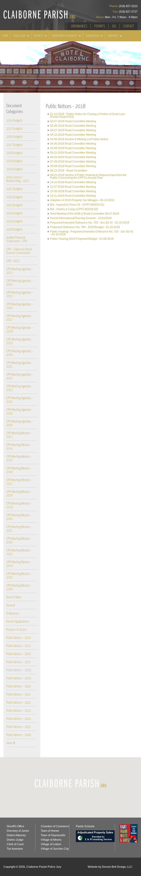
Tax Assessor (15, 848)
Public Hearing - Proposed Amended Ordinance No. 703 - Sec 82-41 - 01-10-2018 (91, 233)
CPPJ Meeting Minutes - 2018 (19, 493)
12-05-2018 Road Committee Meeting (73, 191)
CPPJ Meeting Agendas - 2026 (19, 423)
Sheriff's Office (15, 826)
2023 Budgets (14, 205)
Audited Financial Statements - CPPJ (16, 239)
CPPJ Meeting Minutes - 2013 (19, 435)
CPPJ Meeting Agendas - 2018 (19, 329)
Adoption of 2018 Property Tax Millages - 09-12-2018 (82, 200)
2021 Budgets (14, 189)
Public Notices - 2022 (18, 702)
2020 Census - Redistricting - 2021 (17, 179)
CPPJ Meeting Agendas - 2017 (19, 318)
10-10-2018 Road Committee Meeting (73, 182)
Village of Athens (51, 839)
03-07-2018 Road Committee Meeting (73, 130)
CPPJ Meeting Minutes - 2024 (19, 564)
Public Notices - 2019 (18, 678)
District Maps (13, 597)
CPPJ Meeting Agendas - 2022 (19, 376)
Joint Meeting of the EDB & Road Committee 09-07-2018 (84, 213)
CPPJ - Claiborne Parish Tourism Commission (19, 251)
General (10, 605)
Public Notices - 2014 (18, 638)
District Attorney (16, 835)
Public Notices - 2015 (18, 646)
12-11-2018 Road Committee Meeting (73, 195)
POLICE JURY (19, 35)
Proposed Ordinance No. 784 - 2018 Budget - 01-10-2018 (85, 227)
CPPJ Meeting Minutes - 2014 (19, 446)
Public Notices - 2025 (18, 727)
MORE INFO (113, 35)
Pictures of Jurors (16, 629)
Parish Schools (85, 826)
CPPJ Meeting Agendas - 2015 (19, 294)
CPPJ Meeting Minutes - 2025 (19, 575)
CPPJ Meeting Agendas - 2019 (19, 341)
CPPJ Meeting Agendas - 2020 (19, 353)
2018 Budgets (14, 153)
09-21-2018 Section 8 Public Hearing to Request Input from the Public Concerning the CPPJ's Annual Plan (88, 176)
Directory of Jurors (18, 830)
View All (10, 743)
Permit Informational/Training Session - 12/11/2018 (81, 218)
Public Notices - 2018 (18, 670)
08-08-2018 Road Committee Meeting (73, 166)
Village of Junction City (55, 848)
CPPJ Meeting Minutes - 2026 (19, 587)
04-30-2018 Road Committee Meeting (73, 143)
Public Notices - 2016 (18, 654)
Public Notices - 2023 (18, 710)
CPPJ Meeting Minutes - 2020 (19, 517)
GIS (114, 26)
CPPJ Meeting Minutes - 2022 (19, 540)
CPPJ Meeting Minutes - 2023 (19, 552)
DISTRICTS (39, 35)
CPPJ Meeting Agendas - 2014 (19, 282)
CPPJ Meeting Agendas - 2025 (19, 411)
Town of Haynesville (53, 835)
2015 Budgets (14, 128)
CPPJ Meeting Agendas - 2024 (19, 400)
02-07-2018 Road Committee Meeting (73, 121)
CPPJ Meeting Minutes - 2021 (19, 528)
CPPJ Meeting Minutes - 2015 (19, 458)
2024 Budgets (14, 213)
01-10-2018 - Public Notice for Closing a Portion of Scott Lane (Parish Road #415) (87, 115)
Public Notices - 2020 (18, 686)
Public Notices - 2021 (18, 694)
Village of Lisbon (51, 844)
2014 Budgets (14, 120)
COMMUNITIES (93, 35)
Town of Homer (50, 830)
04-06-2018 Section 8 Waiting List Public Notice (79, 139)
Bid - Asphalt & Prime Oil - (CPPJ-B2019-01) (77, 204)
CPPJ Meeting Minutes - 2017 (19, 482)
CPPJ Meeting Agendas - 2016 (19, 306)
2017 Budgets (14, 145)
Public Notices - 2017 (18, 662)
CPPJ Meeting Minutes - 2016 (19, 470)
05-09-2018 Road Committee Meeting (73, 148)
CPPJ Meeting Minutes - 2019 (19, 505)
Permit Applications (17, 621)
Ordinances (12, 613)
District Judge (15, 839)
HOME (5, 35)
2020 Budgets (14, 169)
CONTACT (128, 26)
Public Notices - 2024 (18, 719)
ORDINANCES (79, 26)
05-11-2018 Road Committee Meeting (73, 152)
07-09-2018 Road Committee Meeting (73, 161)
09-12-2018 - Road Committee (68, 170)
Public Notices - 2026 (18, 735)
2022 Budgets (14, 197)
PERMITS (99, 26)
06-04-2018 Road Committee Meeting (73, 157)
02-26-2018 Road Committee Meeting (73, 125)
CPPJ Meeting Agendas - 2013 (19, 271)
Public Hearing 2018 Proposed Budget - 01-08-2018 (81, 238)
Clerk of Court (15, 844)
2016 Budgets (14, 137)
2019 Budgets (14, 161)
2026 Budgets (14, 229)
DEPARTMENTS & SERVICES (65, 35)
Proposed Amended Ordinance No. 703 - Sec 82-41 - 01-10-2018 (89, 222)
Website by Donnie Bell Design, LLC (110, 866)
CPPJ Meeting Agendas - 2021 (19, 364)
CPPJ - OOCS (13, 261)
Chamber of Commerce (55, 826)
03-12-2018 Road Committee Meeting (73, 134)
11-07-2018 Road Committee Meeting (73, 186)
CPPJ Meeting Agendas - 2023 (19, 388)
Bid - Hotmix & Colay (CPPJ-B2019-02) (74, 209)
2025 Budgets (14, 221)
